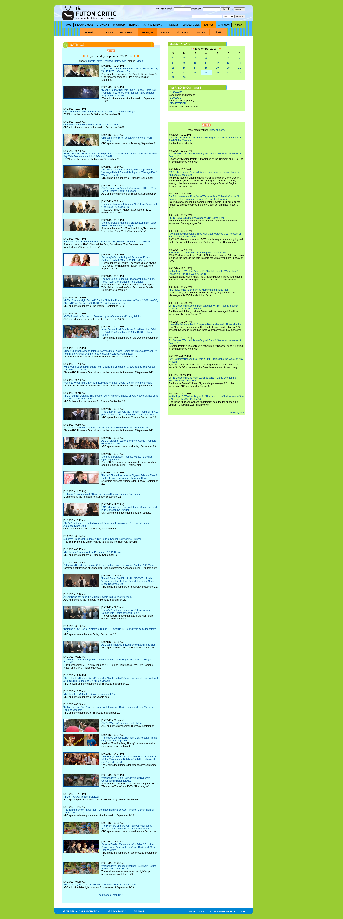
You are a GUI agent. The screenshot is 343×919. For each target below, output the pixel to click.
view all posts (217, 130)
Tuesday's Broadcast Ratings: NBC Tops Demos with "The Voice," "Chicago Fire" (129, 205)
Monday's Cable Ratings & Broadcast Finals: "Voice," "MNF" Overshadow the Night (129, 224)
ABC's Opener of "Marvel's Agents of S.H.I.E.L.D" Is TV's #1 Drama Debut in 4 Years (128, 189)
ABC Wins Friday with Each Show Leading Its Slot (128, 644)
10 (195, 63)
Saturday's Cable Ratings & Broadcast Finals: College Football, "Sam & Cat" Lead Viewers (125, 259)
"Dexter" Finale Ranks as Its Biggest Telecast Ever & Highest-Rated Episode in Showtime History (129, 477)
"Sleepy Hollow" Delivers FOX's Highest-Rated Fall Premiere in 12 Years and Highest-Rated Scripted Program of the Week (128, 93)
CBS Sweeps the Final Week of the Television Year (90, 124)
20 (228, 67)
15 (173, 67)
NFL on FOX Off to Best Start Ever (81, 796)
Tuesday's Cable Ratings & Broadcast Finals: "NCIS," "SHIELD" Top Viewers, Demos (129, 70)
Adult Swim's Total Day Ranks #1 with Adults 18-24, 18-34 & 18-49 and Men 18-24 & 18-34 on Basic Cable (128, 332)
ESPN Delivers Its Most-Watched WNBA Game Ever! (196, 218)
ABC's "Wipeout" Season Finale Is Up (121, 723)
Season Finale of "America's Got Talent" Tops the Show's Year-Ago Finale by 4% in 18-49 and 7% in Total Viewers (128, 847)
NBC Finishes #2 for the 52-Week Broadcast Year (89, 694)
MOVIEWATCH (178, 103)
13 (228, 63)
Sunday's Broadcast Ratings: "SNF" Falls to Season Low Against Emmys (102, 539)
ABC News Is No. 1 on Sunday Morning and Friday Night (199, 290)
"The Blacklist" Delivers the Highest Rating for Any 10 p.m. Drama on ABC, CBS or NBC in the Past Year (129, 413)
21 (239, 67)
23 (184, 72)
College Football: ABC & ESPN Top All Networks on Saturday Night (99, 111)
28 (239, 72)
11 (206, 63)
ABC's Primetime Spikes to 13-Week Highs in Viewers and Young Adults (102, 316)
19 (217, 67)
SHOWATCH (177, 92)
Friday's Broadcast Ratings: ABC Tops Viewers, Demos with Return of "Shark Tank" (126, 611)
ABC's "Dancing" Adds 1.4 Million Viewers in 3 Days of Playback (97, 597)
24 (195, 72)
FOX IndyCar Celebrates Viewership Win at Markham (197, 252)
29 (173, 77)
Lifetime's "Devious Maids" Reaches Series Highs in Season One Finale (102, 494)
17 (195, 67)
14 (239, 63)
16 (184, 67)
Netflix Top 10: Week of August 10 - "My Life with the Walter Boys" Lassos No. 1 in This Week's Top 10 (203, 272)
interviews (120, 61)
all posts (90, 61)
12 (217, 63)
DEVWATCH (176, 97)
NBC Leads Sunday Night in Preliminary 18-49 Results (92, 552)
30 (184, 77)
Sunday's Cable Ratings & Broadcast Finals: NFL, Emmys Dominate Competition (106, 241)
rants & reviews (105, 61)
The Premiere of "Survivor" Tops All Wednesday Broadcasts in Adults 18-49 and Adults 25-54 (126, 827)
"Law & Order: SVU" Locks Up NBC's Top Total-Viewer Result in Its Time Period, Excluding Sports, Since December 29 (128, 581)
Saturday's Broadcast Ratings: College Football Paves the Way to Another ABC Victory (109, 565)
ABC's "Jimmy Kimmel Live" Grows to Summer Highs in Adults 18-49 (99, 884)
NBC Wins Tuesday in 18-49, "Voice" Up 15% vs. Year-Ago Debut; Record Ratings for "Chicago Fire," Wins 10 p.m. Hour (129, 172)
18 (206, 67)
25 (206, 72)
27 (228, 72)
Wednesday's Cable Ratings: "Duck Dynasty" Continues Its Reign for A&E (125, 779)
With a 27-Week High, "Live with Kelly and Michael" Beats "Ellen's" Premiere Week (107, 382)
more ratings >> (235, 412)
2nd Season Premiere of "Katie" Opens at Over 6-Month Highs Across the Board (106, 427)
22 (173, 72)
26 (217, 72)
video (140, 61)
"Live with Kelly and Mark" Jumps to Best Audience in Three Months (205, 324)
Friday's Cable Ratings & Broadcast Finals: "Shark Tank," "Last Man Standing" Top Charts (128, 280)
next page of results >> (111, 895)
